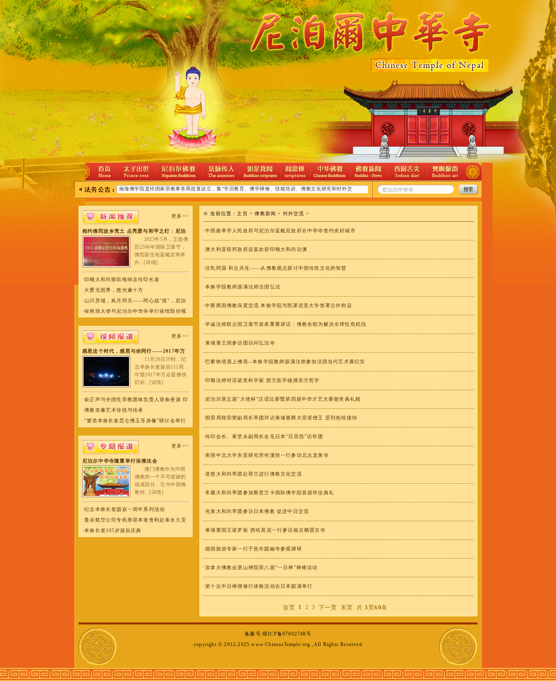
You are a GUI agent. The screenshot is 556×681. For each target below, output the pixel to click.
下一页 (328, 608)
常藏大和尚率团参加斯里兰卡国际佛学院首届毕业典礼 (269, 492)
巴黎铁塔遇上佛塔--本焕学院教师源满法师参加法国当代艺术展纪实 (285, 362)
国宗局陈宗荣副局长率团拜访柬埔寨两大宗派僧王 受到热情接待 (281, 418)
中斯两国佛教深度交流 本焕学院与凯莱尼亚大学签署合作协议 (278, 305)
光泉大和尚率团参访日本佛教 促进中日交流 (257, 511)
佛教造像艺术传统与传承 (113, 410)
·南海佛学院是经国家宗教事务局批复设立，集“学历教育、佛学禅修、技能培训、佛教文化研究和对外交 (234, 189)
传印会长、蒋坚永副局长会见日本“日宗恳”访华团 (264, 436)
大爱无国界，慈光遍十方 (113, 290)
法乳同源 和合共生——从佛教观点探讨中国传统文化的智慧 (275, 268)
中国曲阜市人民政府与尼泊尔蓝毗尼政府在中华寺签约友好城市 (280, 231)
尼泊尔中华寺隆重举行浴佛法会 (120, 461)
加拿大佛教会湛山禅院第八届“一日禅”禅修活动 (261, 567)
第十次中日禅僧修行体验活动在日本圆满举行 (259, 586)
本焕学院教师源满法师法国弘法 (242, 287)
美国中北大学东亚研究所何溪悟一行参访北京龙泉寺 (267, 455)
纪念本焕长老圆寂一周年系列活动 (124, 509)
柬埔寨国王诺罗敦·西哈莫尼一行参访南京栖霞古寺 (265, 530)
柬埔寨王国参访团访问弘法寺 (240, 343)
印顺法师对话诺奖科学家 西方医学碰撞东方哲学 (262, 380)
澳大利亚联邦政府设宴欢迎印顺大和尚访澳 (256, 249)
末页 (347, 608)
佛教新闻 (265, 213)
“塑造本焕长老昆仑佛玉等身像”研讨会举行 (135, 420)
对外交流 (293, 213)
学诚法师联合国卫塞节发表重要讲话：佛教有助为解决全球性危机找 (285, 324)
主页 (242, 213)
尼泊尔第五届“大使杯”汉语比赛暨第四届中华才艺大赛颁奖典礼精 (283, 399)
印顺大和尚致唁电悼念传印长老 (122, 279)
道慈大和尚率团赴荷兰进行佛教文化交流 (253, 474)
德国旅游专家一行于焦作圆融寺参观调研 (253, 549)
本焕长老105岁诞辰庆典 (112, 530)
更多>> (180, 216)
